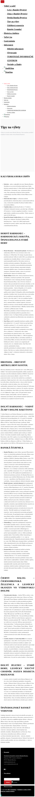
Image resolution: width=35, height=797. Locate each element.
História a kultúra (11, 33)
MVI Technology (12, 789)
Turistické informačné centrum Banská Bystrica (16, 755)
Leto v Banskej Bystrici (17, 10)
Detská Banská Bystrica (17, 18)
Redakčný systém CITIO (24, 789)
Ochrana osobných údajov (8, 791)
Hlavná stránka (8, 786)
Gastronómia (9, 41)
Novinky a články (14, 64)
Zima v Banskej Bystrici (17, 14)
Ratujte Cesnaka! (14, 29)
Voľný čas (8, 37)
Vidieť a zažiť (10, 6)
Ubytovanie (12, 53)
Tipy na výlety (13, 21)
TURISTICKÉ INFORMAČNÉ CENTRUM (16, 110)
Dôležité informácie (15, 49)
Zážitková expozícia (15, 25)
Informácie (8, 45)
